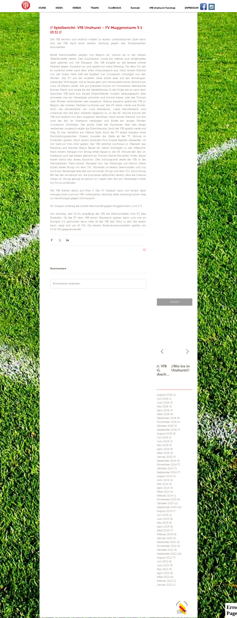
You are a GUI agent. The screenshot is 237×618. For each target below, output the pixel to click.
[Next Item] (187, 351)
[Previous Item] (162, 351)
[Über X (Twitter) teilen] (59, 240)
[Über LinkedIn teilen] (67, 240)
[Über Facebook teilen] (51, 240)
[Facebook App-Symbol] (203, 6)
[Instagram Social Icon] (211, 7)
